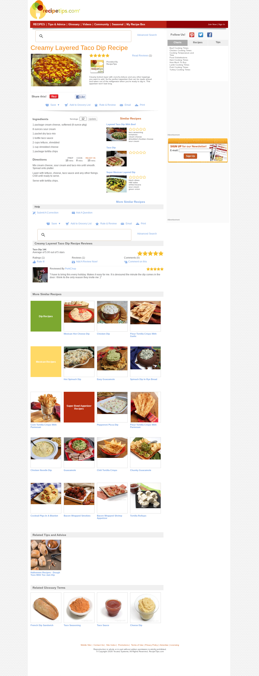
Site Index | (111, 645)
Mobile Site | (86, 645)
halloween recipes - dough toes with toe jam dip (45, 573)
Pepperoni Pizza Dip (107, 425)
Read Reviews (140, 55)
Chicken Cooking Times (180, 50)
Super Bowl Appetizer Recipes (79, 407)
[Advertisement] (154, 11)
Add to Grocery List (80, 105)
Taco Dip (111, 147)
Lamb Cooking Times (179, 65)
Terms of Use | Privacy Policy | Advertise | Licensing (155, 645)
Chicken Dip (103, 334)
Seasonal (117, 24)
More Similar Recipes (130, 201)
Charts (178, 42)
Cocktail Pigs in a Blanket (44, 515)
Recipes (39, 24)
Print (142, 105)
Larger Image (39, 56)
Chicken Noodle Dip (41, 470)
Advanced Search (147, 35)
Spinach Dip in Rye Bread (143, 379)
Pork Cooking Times (179, 67)
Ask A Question (84, 212)
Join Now (212, 24)
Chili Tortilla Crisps (107, 470)
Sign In (221, 24)
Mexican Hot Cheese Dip (77, 334)
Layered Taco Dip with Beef (121, 124)
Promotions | (124, 645)
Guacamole (70, 470)
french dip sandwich (42, 625)
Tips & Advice (56, 24)
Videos (87, 24)
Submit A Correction (47, 212)
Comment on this (137, 261)
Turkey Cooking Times (180, 70)
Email (128, 105)
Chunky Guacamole (140, 470)
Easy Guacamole (106, 379)
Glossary (74, 24)
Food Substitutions (178, 57)
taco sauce (103, 625)
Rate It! (41, 261)
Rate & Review (107, 105)
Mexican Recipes (46, 361)
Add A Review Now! (87, 261)
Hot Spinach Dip (72, 379)
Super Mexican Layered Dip (120, 172)
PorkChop (70, 268)
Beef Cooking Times (179, 48)
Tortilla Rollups (138, 515)
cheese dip (136, 625)
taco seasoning (72, 625)
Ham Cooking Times (179, 60)
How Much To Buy (178, 62)
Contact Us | (99, 645)
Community (101, 24)
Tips (218, 42)
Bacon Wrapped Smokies (77, 515)
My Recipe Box (135, 24)
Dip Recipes (46, 316)
